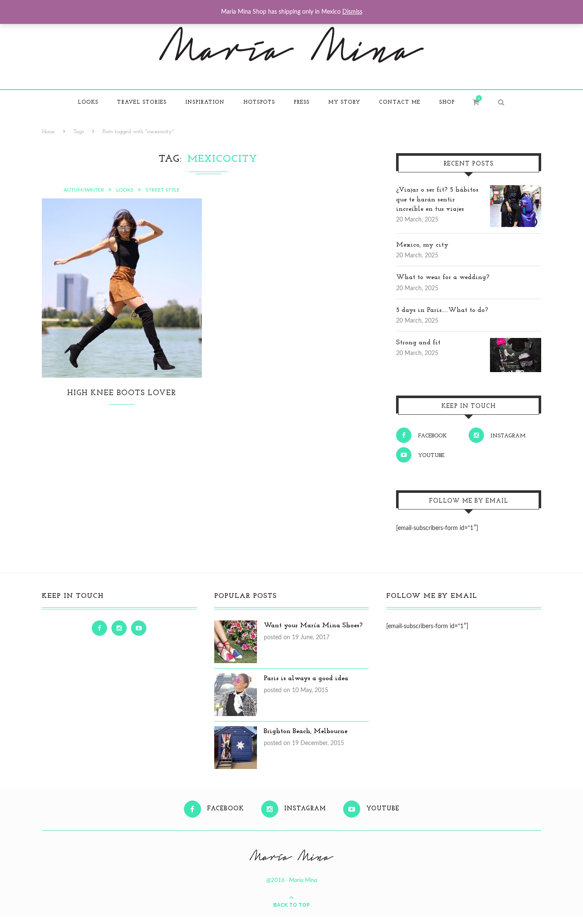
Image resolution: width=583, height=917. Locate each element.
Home (48, 131)
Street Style (163, 189)
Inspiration (204, 102)
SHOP (447, 102)
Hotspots (259, 102)
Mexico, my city (422, 245)
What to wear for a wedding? (443, 277)
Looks (88, 102)
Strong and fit (418, 342)
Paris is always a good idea (306, 678)
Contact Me (399, 102)
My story (344, 102)
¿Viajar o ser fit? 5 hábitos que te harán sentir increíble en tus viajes (437, 199)
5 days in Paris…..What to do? (442, 310)
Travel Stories (141, 102)
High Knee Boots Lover (121, 393)
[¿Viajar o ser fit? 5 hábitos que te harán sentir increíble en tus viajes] (515, 189)
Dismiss (352, 12)
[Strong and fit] (515, 342)
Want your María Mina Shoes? (313, 625)
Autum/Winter (84, 189)
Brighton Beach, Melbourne (305, 731)
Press (301, 102)
